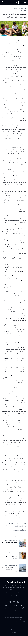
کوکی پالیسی (22, 621)
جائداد (12, 595)
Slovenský (14, 610)
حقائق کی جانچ (14, 623)
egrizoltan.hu (4, 631)
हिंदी (11, 605)
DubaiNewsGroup (15, 582)
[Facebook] (18, 602)
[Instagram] (14, 602)
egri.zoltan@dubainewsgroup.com (19, 530)
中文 (14, 605)
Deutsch (11, 608)
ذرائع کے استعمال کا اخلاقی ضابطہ (11, 621)
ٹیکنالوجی (5, 592)
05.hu (21, 631)
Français (16, 608)
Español (6, 605)
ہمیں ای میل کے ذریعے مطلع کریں (19, 526)
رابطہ (22, 619)
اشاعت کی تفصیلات (17, 619)
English (18, 605)
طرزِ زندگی (17, 592)
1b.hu (9, 631)
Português (21, 608)
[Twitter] (10, 602)
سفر (16, 595)
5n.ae (18, 631)
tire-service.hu (14, 631)
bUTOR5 (24, 631)
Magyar (5, 608)
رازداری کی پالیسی (8, 619)
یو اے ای (11, 592)
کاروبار (23, 592)
